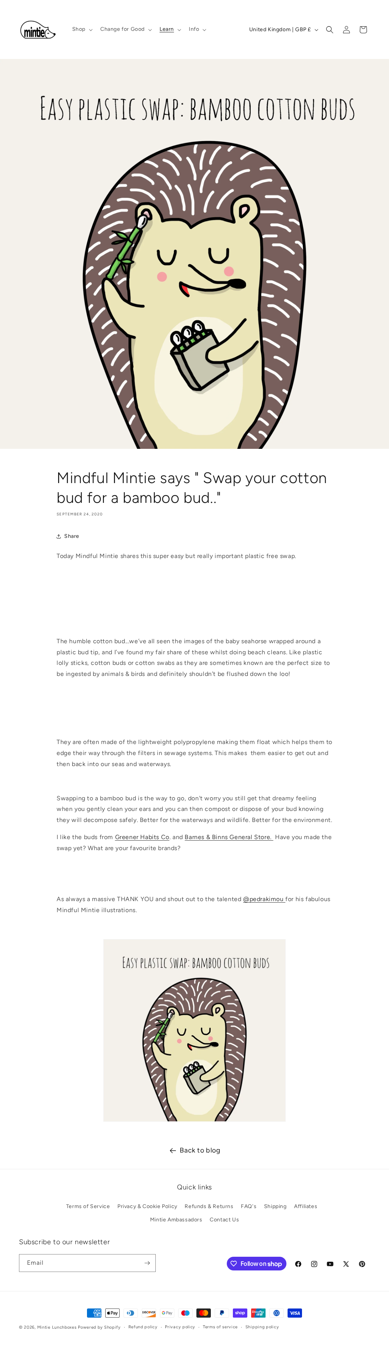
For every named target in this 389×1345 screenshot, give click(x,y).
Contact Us (224, 1219)
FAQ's (248, 1206)
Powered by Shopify (99, 1327)
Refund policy (143, 1326)
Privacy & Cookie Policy (147, 1206)
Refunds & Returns (209, 1206)
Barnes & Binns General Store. (229, 837)
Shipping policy (262, 1326)
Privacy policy (180, 1326)
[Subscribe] (147, 1263)
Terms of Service (88, 1206)
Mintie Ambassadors (176, 1219)
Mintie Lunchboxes (57, 1327)
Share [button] (71, 536)
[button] (82, 29)
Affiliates (305, 1206)
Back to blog (200, 1150)
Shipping (275, 1206)
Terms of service (220, 1326)
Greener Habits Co (142, 837)
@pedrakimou (264, 899)
